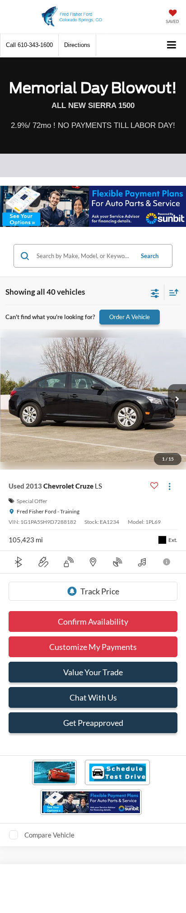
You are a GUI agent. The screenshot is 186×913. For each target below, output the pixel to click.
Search (149, 255)
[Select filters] (155, 292)
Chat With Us (93, 697)
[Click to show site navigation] (172, 45)
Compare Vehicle (49, 835)
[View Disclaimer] (167, 561)
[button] (29, 44)
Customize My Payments (93, 647)
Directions (77, 45)
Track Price (99, 591)
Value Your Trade (93, 672)
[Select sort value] (171, 292)
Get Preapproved (93, 723)
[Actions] (169, 486)
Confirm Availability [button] (93, 621)
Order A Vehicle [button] (129, 316)
